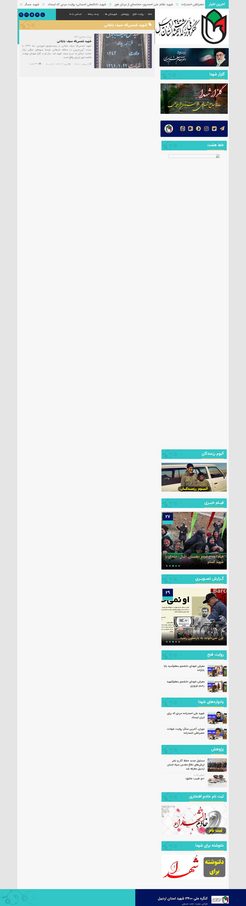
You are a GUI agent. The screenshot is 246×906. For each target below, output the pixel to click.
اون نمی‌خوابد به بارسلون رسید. (201, 638)
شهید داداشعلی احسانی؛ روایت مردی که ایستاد (90, 4)
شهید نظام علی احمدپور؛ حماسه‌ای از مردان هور (156, 4)
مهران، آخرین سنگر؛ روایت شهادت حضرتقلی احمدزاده (185, 731)
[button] (179, 566)
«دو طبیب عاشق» (194, 778)
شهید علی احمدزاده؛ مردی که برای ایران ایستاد (185, 715)
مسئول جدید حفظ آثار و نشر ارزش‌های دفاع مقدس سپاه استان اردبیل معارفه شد (185, 765)
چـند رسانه (93, 14)
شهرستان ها (111, 14)
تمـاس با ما (75, 14)
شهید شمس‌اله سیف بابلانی (74, 41)
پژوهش (125, 14)
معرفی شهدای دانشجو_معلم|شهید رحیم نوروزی (185, 684)
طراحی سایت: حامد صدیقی (195, 904)
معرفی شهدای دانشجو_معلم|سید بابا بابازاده (184, 668)
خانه (150, 14)
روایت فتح (138, 14)
